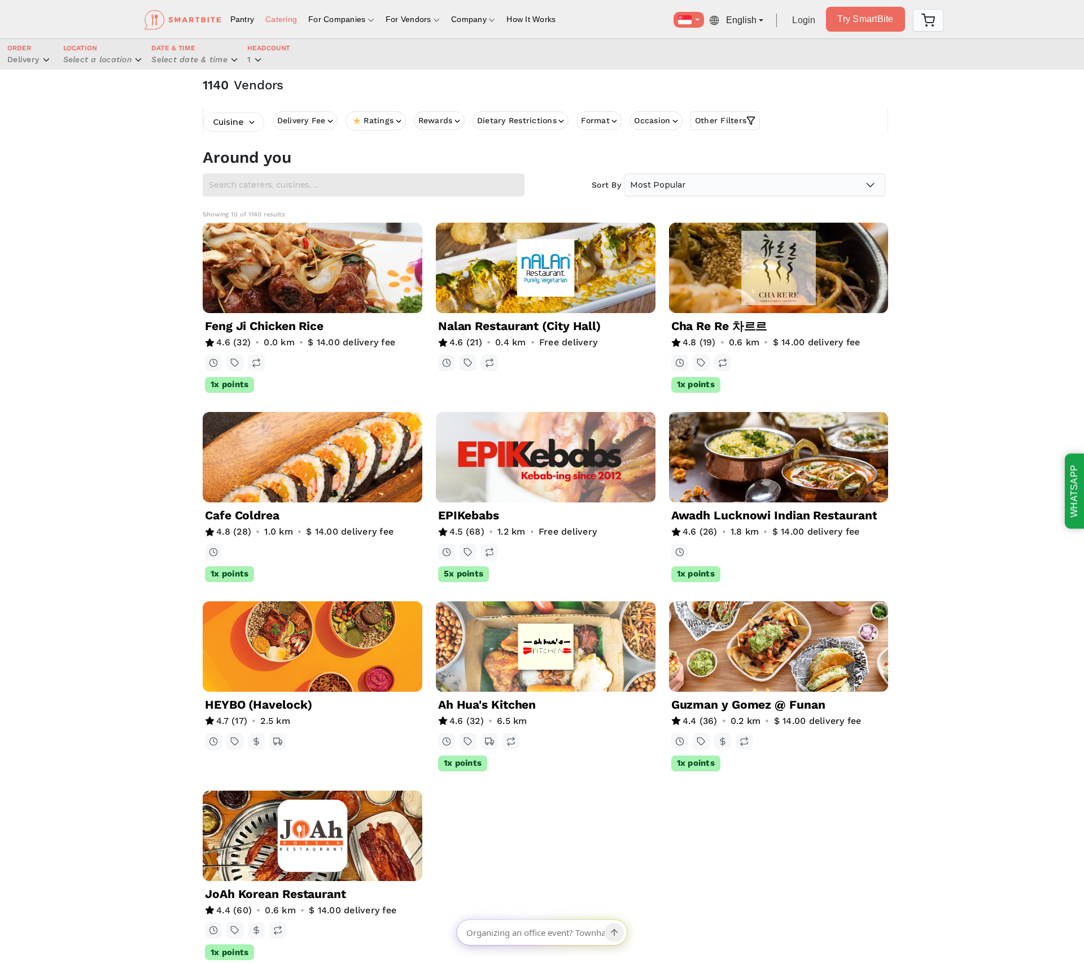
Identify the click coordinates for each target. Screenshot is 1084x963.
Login (803, 20)
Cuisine (228, 122)
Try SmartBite (865, 19)
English (741, 20)
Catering (281, 19)
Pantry (242, 19)
